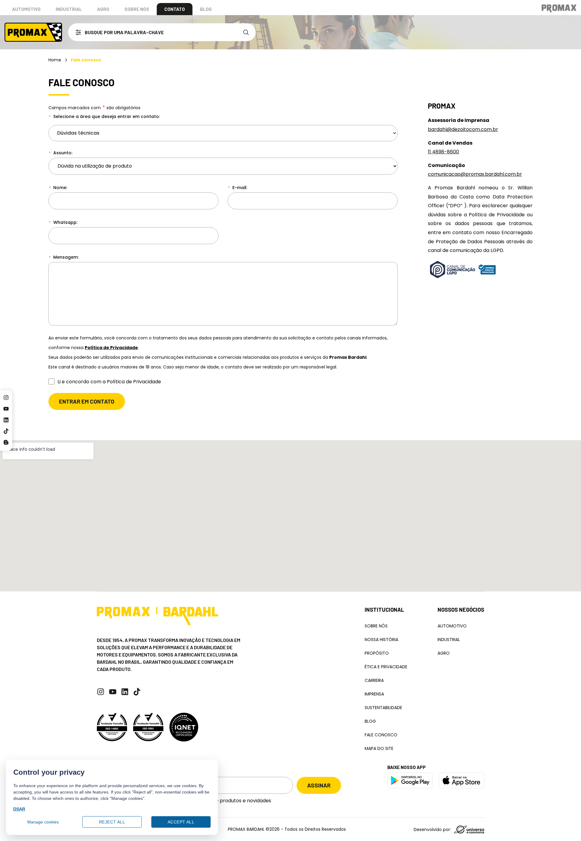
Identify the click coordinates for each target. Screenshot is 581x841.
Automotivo (26, 9)
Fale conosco (381, 735)
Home (54, 60)
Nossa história (381, 639)
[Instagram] (6, 397)
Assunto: (62, 153)
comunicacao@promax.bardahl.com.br (475, 174)
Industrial (69, 9)
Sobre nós (136, 9)
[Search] (247, 32)
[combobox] (153, 32)
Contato (174, 9)
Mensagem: (65, 257)
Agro (103, 9)
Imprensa (374, 694)
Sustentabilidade (383, 708)
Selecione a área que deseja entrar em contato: (106, 116)
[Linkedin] (6, 420)
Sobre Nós (376, 626)
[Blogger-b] (6, 442)
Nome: (59, 188)
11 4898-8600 (443, 151)
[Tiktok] (6, 431)
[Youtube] (6, 408)
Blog (206, 9)
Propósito (377, 653)
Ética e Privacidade (386, 667)
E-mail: (239, 188)
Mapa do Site (379, 748)
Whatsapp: (64, 222)
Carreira (374, 680)
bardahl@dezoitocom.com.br (463, 129)
